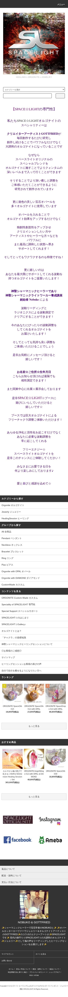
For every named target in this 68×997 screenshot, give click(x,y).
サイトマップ (8, 657)
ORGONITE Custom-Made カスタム (20, 598)
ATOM (36, 975)
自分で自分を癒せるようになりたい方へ (21, 670)
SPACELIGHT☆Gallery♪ (14, 624)
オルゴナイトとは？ (12, 631)
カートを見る (41, 954)
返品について (54, 969)
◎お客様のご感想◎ (12, 650)
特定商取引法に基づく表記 (17, 972)
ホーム (11, 969)
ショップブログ (54, 972)
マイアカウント (8, 954)
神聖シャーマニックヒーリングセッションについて (27, 644)
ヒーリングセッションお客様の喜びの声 (21, 664)
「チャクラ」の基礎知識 (14, 637)
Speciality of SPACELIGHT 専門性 (18, 604)
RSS (31, 975)
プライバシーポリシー (37, 972)
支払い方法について (23, 969)
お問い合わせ (7, 961)
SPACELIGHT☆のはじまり (15, 617)
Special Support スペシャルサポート (20, 611)
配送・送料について (40, 969)
